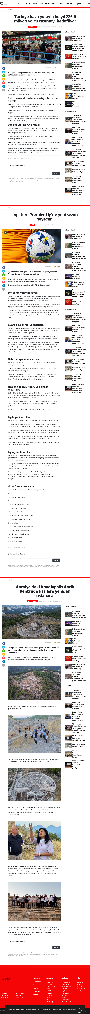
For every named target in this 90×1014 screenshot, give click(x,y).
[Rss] (17, 987)
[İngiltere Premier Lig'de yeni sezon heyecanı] (31, 245)
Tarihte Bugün (66, 993)
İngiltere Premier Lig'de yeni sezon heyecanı (78, 96)
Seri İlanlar (65, 997)
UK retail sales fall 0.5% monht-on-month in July (78, 39)
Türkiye (11, 148)
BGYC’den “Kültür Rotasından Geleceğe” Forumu (78, 163)
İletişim (35, 994)
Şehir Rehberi (65, 999)
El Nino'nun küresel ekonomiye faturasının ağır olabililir (78, 65)
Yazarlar (35, 985)
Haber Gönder (19, 997)
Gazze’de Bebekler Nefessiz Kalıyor (78, 171)
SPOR (9, 208)
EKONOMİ (69, 4)
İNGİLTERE (20, 4)
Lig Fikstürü (65, 991)
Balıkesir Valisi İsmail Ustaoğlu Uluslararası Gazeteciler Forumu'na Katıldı (78, 141)
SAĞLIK (48, 999)
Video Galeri (37, 981)
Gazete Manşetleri (67, 1002)
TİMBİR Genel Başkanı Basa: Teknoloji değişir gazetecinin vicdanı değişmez (79, 119)
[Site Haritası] (20, 987)
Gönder (56, 173)
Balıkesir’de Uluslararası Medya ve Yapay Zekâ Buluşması (78, 130)
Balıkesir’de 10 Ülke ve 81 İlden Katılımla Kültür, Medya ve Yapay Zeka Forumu (78, 190)
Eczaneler (64, 989)
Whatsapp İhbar (20, 995)
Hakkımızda (4, 993)
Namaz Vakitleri (66, 986)
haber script (3, 1012)
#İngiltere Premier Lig (14, 547)
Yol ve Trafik (65, 984)
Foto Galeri (36, 978)
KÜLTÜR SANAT (12, 580)
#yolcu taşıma (25, 158)
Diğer (78, 4)
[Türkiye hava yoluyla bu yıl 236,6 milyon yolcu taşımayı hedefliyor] (31, 47)
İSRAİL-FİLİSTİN (38, 4)
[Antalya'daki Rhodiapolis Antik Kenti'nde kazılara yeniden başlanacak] (31, 622)
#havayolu (17, 158)
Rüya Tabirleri (81, 989)
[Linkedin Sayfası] (14, 987)
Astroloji (79, 991)
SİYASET (54, 4)
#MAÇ (23, 547)
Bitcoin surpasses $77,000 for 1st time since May (79, 56)
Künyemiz (36, 991)
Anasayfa (4, 10)
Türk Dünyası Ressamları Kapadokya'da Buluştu (77, 179)
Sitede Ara (80, 982)
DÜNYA (47, 4)
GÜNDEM (61, 4)
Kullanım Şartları (20, 993)
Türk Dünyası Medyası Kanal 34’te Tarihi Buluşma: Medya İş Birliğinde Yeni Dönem (79, 153)
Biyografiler (80, 986)
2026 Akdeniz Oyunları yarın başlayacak (77, 104)
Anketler (79, 984)
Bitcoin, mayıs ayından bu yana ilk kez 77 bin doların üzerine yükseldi (78, 47)
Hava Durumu (66, 982)
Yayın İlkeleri (4, 995)
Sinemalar (64, 995)
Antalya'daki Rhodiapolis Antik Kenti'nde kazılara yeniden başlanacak (79, 87)
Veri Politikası (4, 997)
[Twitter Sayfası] (4, 987)
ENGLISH (29, 4)
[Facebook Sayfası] (2, 987)
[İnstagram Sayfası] (8, 987)
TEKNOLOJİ (11, 10)
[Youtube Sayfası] (11, 987)
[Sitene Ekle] (23, 987)
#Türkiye (10, 158)
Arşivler (35, 988)
